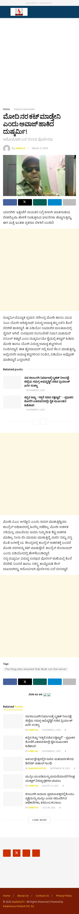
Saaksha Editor (37, 768)
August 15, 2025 (50, 786)
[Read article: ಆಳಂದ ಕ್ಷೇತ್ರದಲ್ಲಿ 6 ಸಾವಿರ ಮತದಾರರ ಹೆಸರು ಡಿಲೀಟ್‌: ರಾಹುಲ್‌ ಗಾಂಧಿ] (13, 764)
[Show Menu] (4, 12)
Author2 (20, 148)
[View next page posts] (43, 422)
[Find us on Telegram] (36, 853)
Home (6, 109)
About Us (23, 895)
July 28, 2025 (48, 808)
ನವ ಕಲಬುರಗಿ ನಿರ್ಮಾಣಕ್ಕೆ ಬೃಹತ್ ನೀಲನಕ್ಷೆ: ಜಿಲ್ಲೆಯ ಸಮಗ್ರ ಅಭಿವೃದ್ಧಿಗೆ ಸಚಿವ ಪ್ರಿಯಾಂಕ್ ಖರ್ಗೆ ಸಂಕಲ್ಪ (47, 381)
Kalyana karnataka (24, 109)
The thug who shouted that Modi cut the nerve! (35, 669)
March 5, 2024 (40, 148)
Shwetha (33, 730)
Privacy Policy (64, 895)
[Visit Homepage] (19, 12)
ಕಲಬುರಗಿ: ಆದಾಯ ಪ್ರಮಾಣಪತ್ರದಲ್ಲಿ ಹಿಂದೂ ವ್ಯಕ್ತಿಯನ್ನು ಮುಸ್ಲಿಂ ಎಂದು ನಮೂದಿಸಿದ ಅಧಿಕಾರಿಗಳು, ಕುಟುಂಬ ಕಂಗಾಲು (49, 798)
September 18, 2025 (60, 768)
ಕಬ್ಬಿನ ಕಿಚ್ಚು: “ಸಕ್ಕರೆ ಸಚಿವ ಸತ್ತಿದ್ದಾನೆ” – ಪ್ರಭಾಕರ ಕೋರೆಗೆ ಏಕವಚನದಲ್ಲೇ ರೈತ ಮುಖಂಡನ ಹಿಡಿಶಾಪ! (48, 401)
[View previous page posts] (36, 422)
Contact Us (42, 895)
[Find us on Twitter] (16, 853)
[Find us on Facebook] (7, 853)
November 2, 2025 (35, 390)
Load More (39, 820)
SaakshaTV (18, 901)
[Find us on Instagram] (26, 853)
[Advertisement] (39, 61)
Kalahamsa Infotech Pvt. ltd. (18, 906)
